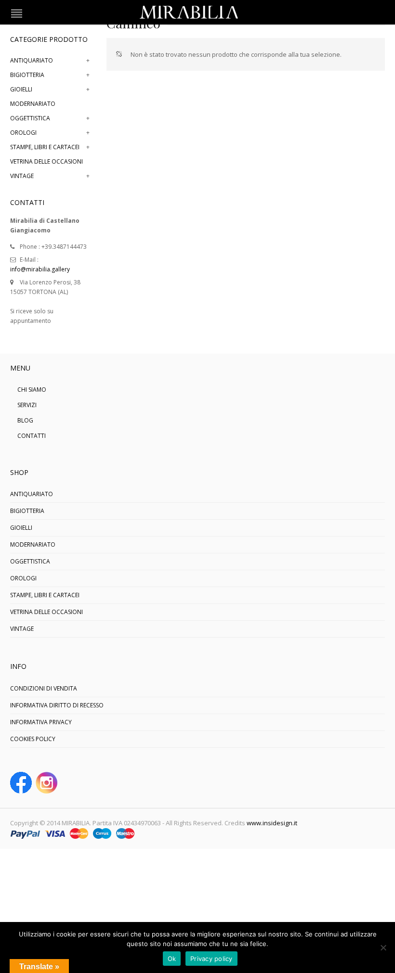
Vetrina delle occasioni (46, 161)
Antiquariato (31, 60)
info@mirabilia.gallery (40, 269)
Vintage (22, 176)
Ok (172, 958)
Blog (25, 420)
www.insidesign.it (272, 823)
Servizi (27, 405)
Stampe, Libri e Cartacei (44, 147)
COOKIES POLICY (32, 739)
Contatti (31, 436)
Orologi (23, 132)
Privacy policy (211, 958)
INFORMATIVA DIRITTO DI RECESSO (57, 705)
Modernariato (32, 104)
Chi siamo (31, 389)
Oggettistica (30, 118)
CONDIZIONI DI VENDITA (43, 688)
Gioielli (21, 89)
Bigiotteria (27, 75)
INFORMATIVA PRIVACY (41, 722)
